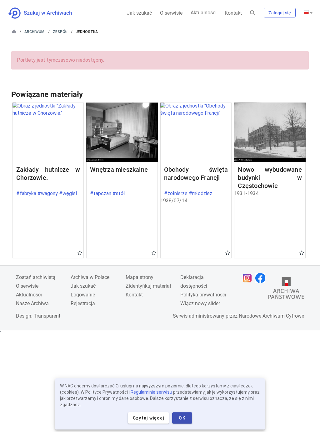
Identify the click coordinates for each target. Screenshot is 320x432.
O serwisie (171, 13)
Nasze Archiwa (32, 303)
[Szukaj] (253, 13)
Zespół (60, 32)
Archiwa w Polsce (90, 277)
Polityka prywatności (203, 295)
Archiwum (34, 32)
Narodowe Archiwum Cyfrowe (271, 316)
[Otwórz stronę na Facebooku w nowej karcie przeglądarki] (261, 278)
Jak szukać (139, 13)
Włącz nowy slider (200, 303)
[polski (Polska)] (308, 13)
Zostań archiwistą (36, 277)
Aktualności (204, 13)
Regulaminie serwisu (151, 392)
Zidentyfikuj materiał (148, 286)
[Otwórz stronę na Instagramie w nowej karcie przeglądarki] (248, 278)
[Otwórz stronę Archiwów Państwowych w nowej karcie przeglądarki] (286, 289)
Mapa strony (139, 277)
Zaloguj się (279, 12)
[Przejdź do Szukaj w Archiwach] (46, 13)
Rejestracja (83, 303)
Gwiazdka (80, 252)
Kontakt (233, 13)
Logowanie (83, 295)
